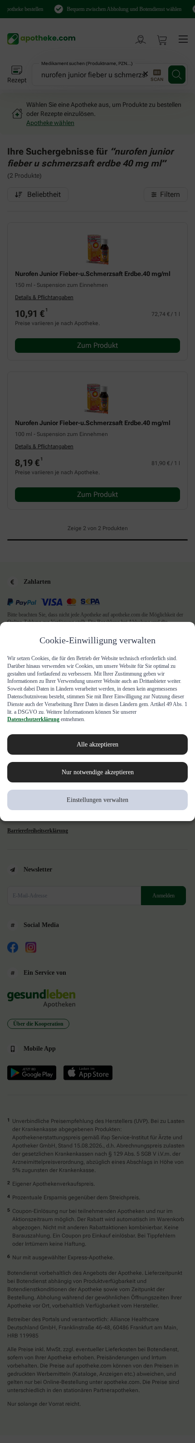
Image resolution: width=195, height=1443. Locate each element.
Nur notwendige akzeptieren (98, 772)
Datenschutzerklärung (118, 719)
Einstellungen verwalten (98, 800)
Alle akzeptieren (97, 744)
